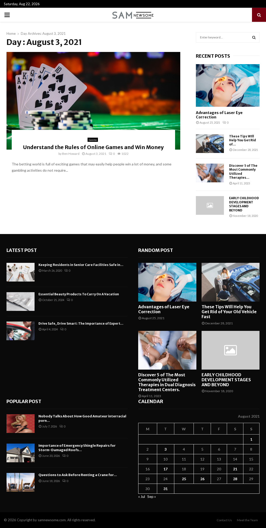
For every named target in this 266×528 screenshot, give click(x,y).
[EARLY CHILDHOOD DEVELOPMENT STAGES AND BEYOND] (210, 205)
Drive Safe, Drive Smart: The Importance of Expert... (80, 323)
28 (235, 479)
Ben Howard (70, 154)
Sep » (151, 496)
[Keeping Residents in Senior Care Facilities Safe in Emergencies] (20, 272)
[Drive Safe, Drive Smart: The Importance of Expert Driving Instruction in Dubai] (20, 331)
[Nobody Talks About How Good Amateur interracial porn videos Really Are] (20, 423)
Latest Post (21, 250)
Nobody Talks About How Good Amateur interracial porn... (82, 418)
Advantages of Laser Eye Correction (219, 114)
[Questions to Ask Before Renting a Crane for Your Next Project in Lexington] (20, 482)
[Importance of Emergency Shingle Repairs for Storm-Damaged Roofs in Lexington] (20, 453)
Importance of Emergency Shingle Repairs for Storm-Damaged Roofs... (77, 447)
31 (165, 488)
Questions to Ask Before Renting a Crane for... (77, 475)
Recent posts (213, 56)
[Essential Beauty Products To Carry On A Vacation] (20, 301)
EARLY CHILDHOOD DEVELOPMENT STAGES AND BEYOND (244, 204)
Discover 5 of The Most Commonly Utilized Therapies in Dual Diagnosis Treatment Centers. (167, 382)
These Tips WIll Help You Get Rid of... (242, 140)
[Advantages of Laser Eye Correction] (228, 85)
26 (202, 479)
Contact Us (224, 520)
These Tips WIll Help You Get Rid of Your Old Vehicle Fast (229, 311)
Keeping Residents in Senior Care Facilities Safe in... (80, 265)
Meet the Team (247, 520)
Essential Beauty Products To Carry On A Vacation (78, 294)
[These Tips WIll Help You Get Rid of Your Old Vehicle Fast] (210, 143)
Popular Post (23, 401)
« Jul (141, 496)
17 (165, 469)
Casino (93, 139)
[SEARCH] (254, 37)
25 (184, 479)
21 (235, 469)
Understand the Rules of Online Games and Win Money (93, 147)
